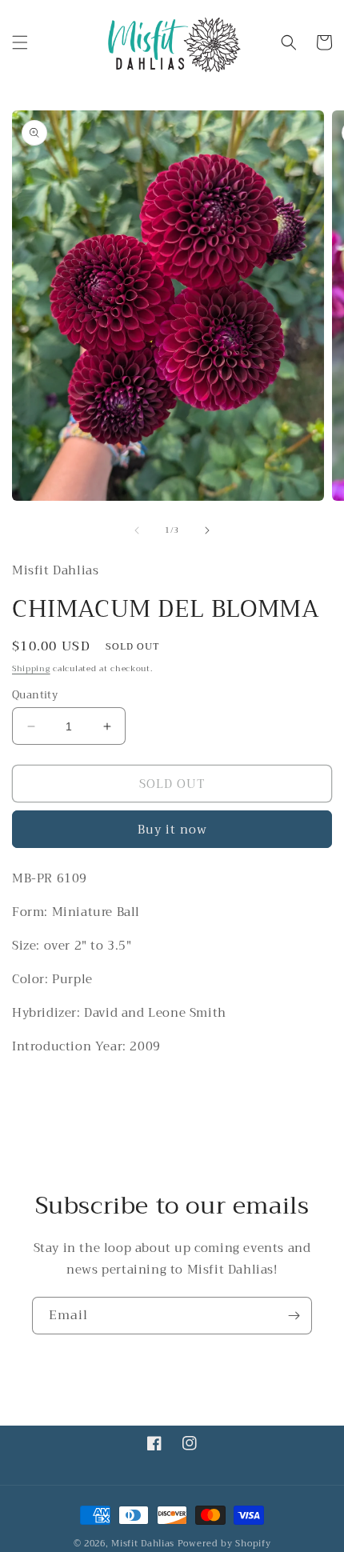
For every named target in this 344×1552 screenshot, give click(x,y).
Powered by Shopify (224, 1543)
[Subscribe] (293, 1315)
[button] (20, 42)
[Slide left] (136, 530)
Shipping (31, 668)
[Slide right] (207, 530)
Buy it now (172, 829)
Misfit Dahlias (142, 1543)
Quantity (35, 695)
